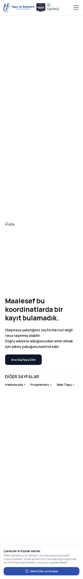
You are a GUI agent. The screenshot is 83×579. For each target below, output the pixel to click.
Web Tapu (64, 384)
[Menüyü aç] (76, 7)
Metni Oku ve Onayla (44, 571)
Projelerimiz (39, 384)
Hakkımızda (14, 384)
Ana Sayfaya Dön (23, 360)
